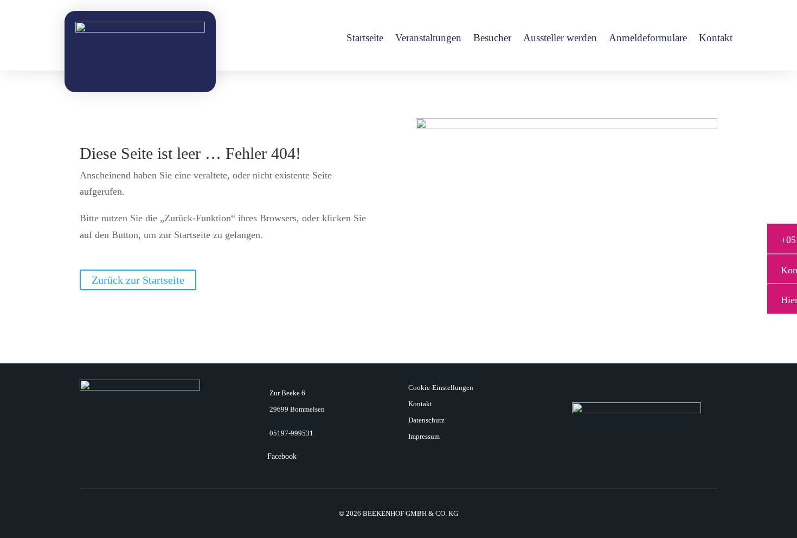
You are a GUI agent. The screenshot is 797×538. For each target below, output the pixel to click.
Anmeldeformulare (648, 38)
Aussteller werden (560, 38)
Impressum (424, 436)
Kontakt (715, 38)
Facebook (282, 456)
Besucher (492, 38)
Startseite (364, 38)
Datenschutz (426, 420)
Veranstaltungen (428, 38)
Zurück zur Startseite (138, 280)
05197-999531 (291, 433)
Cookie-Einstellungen (440, 388)
